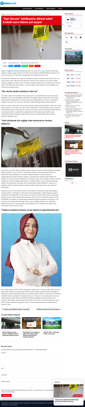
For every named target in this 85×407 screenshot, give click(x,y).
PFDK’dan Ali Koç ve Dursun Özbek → (49, 309)
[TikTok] (67, 42)
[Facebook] (67, 37)
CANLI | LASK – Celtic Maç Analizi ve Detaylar (73, 106)
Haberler (3, 14)
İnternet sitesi (5, 381)
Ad (2, 368)
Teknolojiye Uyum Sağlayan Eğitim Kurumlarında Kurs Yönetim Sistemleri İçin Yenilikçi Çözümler (74, 101)
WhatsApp (24, 66)
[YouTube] (81, 37)
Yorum (3, 352)
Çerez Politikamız (13, 404)
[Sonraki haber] (80, 53)
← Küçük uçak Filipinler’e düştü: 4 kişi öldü (15, 309)
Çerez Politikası (50, 8)
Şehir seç (69, 22)
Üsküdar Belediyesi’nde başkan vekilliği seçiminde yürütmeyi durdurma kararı (74, 97)
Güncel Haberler (27, 8)
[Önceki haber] (76, 53)
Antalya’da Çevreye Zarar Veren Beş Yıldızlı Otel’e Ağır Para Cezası (74, 116)
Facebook (17, 66)
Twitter (10, 66)
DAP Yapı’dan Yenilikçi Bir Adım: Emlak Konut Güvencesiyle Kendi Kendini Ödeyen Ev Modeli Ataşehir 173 (74, 110)
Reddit (31, 66)
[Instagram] (76, 37)
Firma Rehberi (39, 8)
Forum (60, 8)
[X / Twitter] (71, 37)
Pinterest (37, 66)
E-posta (4, 375)
